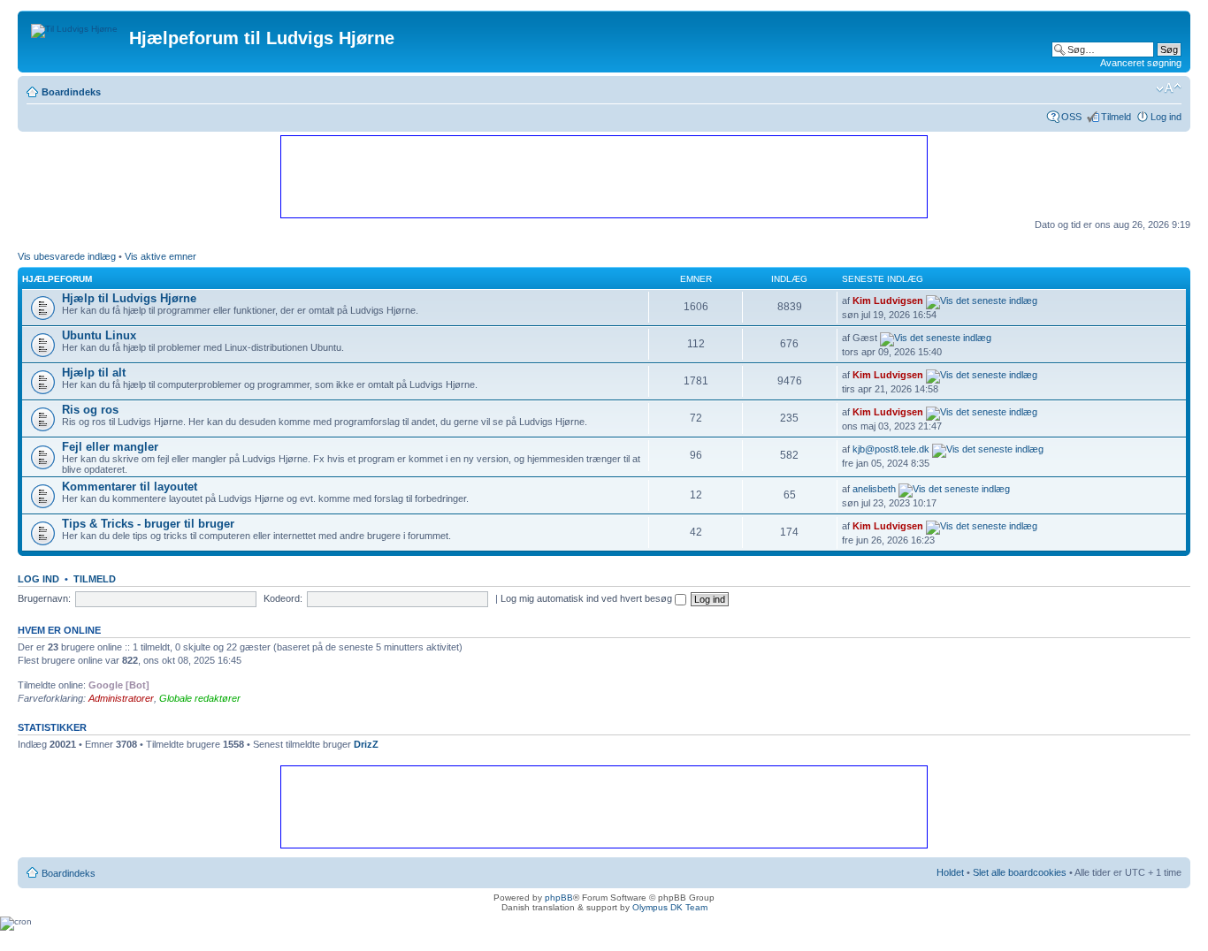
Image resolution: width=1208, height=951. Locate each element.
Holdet (950, 872)
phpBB (559, 897)
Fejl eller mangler (110, 446)
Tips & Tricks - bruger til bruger (148, 523)
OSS (1071, 116)
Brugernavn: (44, 598)
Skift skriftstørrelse (1168, 88)
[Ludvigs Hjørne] (75, 26)
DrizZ (366, 744)
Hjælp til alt (94, 372)
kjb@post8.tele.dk (890, 449)
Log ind (1166, 116)
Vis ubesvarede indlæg (67, 256)
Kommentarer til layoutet (129, 486)
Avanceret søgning (1140, 62)
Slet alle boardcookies (1020, 872)
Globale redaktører (200, 698)
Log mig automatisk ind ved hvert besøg (588, 598)
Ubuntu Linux (99, 335)
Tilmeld (1116, 116)
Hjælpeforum (57, 279)
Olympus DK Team (669, 907)
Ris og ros (90, 409)
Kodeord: (283, 598)
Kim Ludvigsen (887, 300)
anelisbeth (874, 488)
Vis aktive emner (160, 256)
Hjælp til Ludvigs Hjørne (129, 298)
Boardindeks (71, 92)
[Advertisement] (603, 176)
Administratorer (121, 698)
